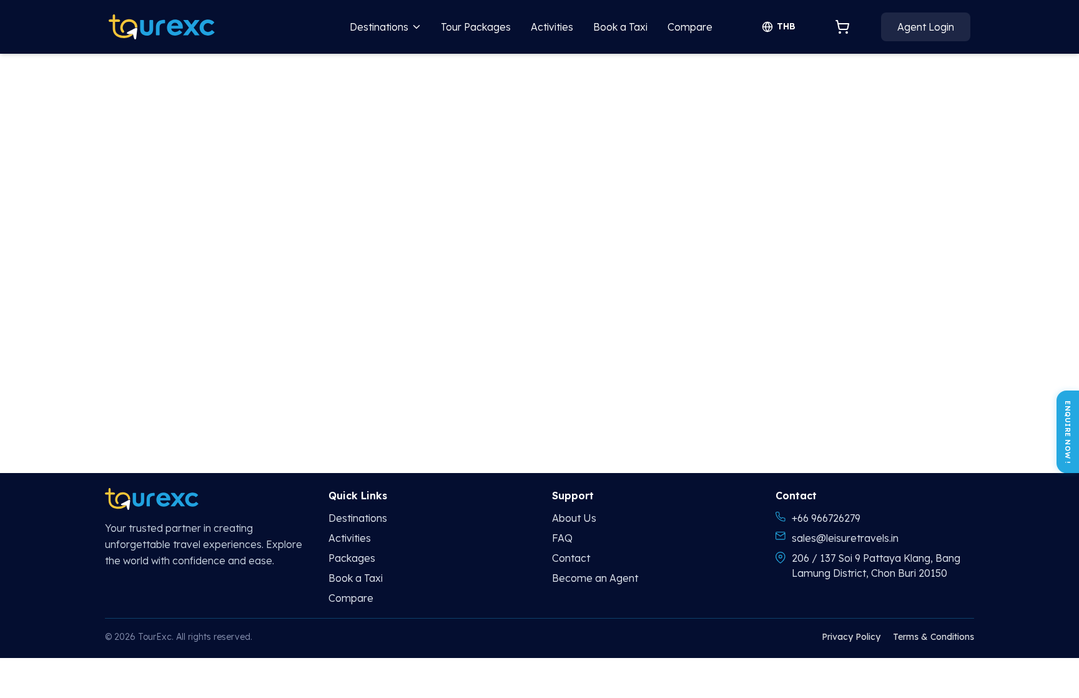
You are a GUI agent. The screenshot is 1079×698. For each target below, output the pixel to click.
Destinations (379, 27)
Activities (552, 27)
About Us (574, 518)
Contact (571, 558)
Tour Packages (476, 27)
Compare (690, 27)
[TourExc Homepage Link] (162, 26)
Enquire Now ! (1067, 432)
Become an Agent (595, 578)
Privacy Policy (851, 636)
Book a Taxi (620, 27)
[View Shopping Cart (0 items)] (842, 27)
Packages (351, 558)
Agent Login (925, 27)
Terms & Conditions (933, 636)
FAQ (562, 538)
